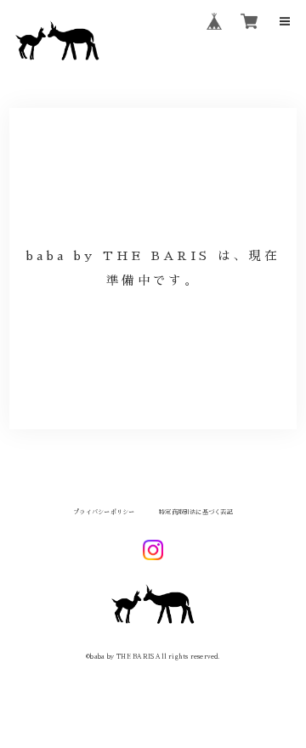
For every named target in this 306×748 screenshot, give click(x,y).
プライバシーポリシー (103, 512)
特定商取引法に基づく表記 (196, 512)
